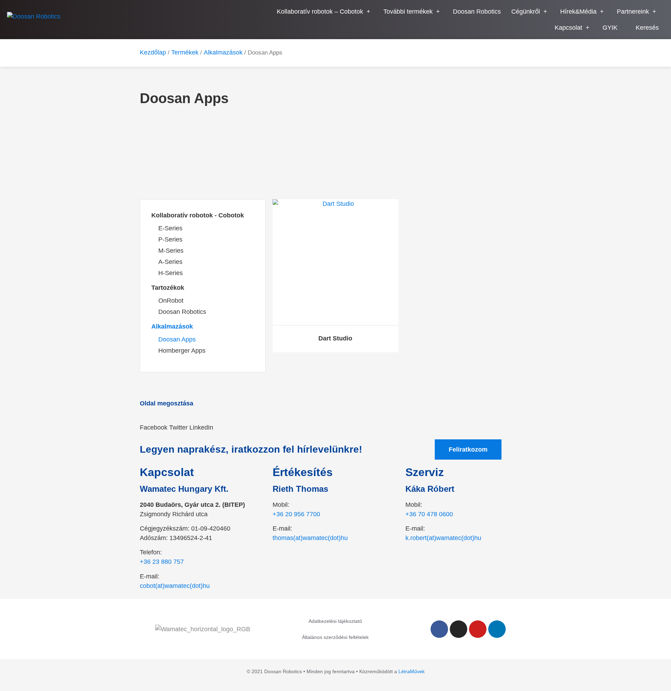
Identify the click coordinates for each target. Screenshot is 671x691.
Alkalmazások (223, 52)
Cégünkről (525, 11)
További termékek (408, 11)
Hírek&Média (578, 11)
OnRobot (170, 300)
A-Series (170, 261)
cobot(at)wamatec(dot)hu (175, 585)
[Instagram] (458, 629)
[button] (153, 422)
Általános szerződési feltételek (335, 637)
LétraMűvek (411, 671)
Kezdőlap (153, 52)
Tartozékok (167, 287)
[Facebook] (439, 629)
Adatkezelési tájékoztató (335, 621)
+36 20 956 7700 (296, 514)
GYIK (610, 27)
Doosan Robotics (477, 11)
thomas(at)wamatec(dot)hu (310, 537)
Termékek (185, 52)
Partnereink (633, 11)
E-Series (170, 228)
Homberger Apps (181, 350)
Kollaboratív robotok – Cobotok (320, 11)
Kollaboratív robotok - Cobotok (197, 215)
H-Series (170, 272)
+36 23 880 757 (162, 561)
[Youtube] (477, 629)
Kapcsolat (568, 27)
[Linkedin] (497, 629)
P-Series (170, 239)
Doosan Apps (177, 339)
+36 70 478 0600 (429, 514)
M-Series (170, 250)
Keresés (647, 27)
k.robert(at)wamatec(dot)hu (443, 537)
